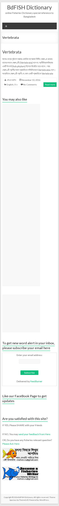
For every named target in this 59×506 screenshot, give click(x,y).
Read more (50, 84)
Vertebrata (11, 52)
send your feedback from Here (34, 434)
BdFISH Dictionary (29, 7)
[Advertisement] (21, 195)
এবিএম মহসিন (11, 80)
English (10, 84)
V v (15, 84)
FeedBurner (36, 381)
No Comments (30, 84)
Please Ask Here (10, 443)
